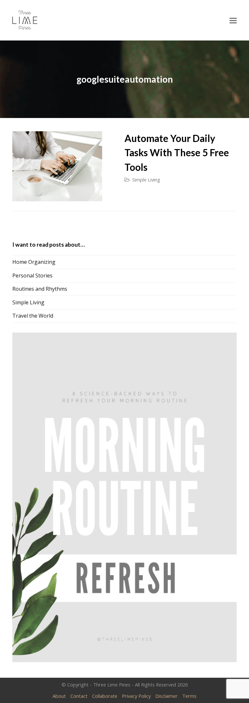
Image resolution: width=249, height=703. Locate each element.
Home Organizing (33, 261)
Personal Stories (32, 275)
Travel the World (32, 315)
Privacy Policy (136, 696)
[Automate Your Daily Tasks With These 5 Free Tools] (57, 166)
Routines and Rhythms (39, 288)
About (59, 696)
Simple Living (146, 179)
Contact (79, 696)
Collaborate (104, 696)
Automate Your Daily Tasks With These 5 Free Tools (176, 153)
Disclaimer (166, 696)
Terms (189, 696)
